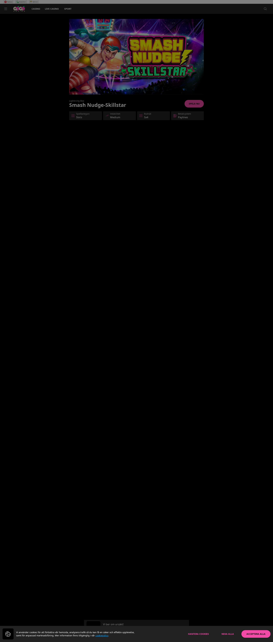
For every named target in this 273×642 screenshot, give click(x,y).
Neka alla (227, 633)
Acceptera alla (255, 633)
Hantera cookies (198, 633)
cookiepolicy (101, 635)
